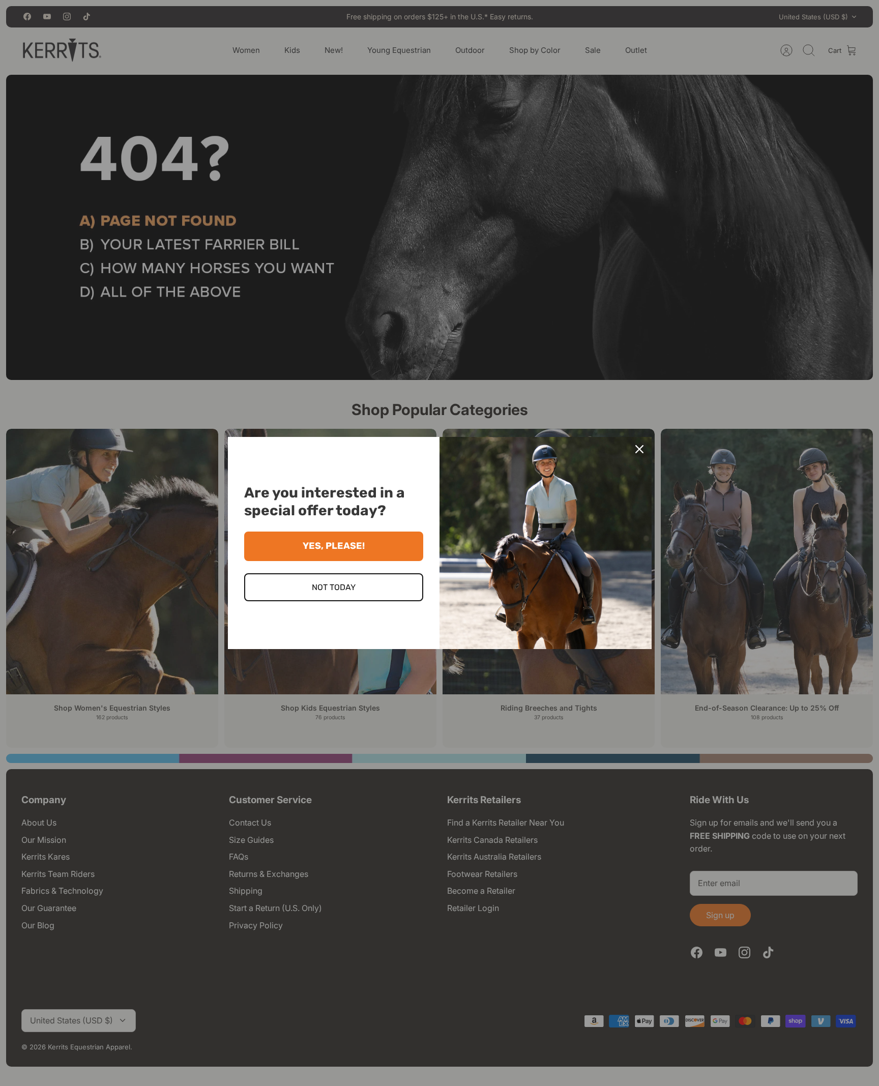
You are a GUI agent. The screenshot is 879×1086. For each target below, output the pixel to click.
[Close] (639, 449)
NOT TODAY (334, 587)
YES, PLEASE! (334, 545)
